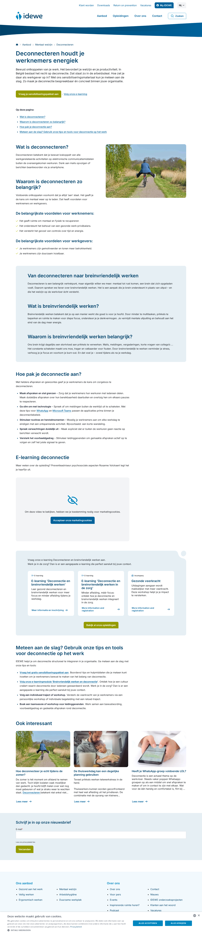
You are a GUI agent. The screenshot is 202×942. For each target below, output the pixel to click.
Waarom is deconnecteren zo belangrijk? (42, 121)
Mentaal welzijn (67, 889)
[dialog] (101, 927)
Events (113, 899)
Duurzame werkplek (70, 899)
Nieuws (154, 894)
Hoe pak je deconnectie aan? (36, 126)
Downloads (103, 5)
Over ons (140, 15)
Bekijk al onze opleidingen (101, 625)
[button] (67, 930)
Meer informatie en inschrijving (48, 610)
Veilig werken (26, 894)
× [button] (199, 915)
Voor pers (115, 894)
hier (34, 842)
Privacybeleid (76, 926)
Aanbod (102, 15)
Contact (157, 15)
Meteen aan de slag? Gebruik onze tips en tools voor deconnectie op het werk (63, 131)
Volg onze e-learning (75, 94)
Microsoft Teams (61, 410)
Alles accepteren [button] (148, 923)
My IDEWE (167, 6)
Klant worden (86, 5)
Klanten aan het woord (163, 905)
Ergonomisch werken (30, 899)
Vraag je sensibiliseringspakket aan (38, 94)
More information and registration (93, 609)
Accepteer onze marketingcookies (72, 520)
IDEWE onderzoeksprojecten (166, 899)
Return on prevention (125, 5)
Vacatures (145, 5)
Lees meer (22, 801)
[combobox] (194, 915)
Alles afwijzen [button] (178, 923)
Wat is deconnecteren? (32, 116)
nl (180, 5)
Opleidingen (121, 15)
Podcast (114, 910)
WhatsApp (42, 410)
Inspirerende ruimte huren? (124, 905)
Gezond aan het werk (31, 889)
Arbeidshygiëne (68, 894)
